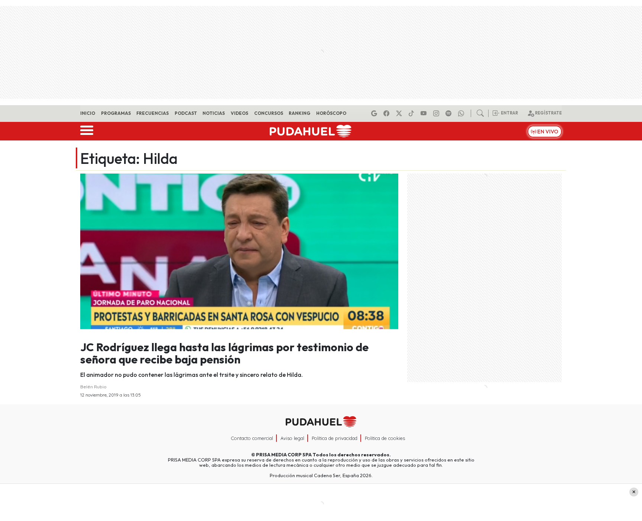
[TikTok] (412, 113)
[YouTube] (425, 113)
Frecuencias (152, 113)
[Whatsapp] (462, 113)
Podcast (186, 113)
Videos (239, 113)
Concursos (268, 113)
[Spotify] (449, 113)
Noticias (213, 113)
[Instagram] (437, 113)
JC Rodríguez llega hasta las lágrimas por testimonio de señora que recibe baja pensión (224, 353)
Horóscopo (331, 113)
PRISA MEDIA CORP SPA (284, 454)
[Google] (375, 113)
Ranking (299, 113)
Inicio (87, 113)
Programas (116, 113)
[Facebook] (387, 113)
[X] (400, 113)
